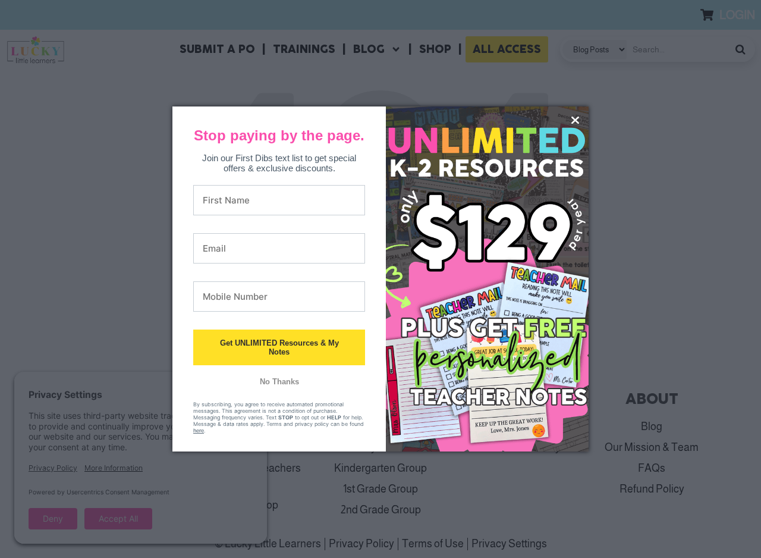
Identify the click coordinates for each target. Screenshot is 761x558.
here (198, 430)
